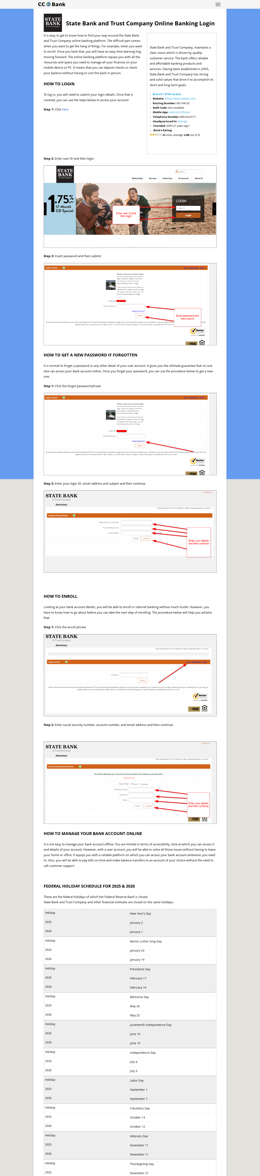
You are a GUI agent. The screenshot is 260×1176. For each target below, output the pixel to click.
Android (174, 112)
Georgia (182, 121)
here (65, 109)
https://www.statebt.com (180, 98)
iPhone (185, 112)
